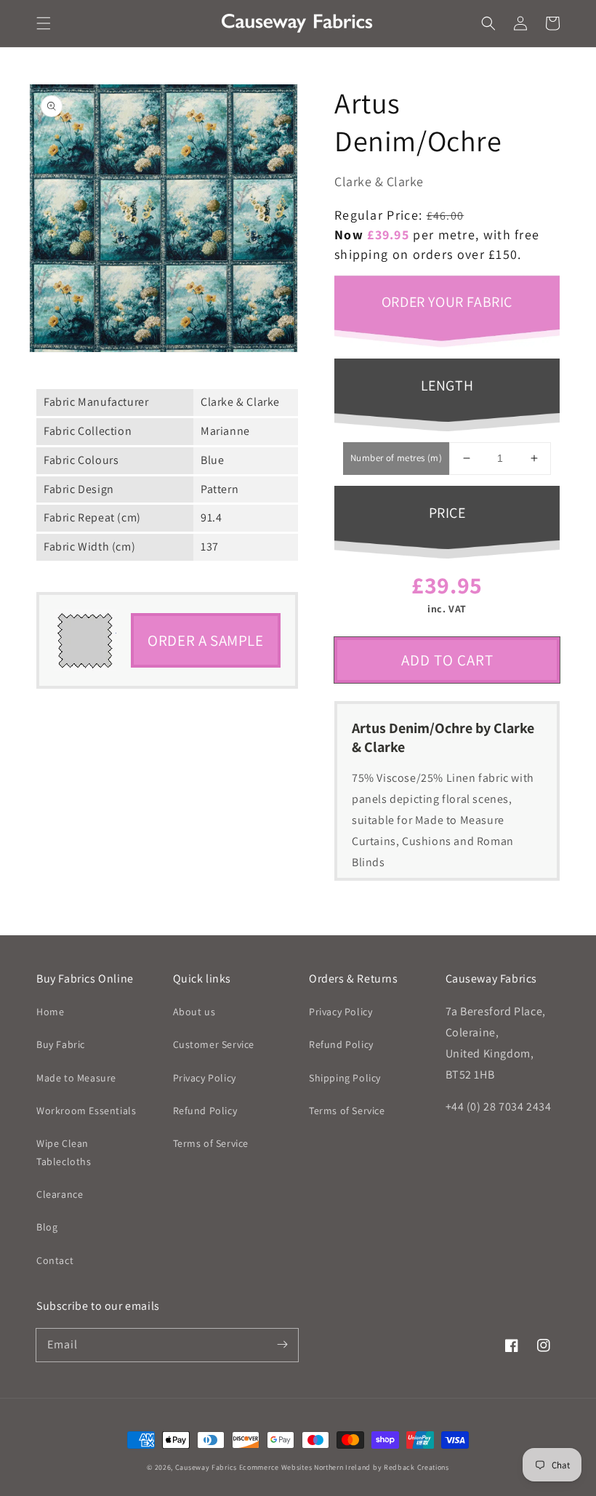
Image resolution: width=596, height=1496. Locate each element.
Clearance (59, 1194)
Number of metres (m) (396, 458)
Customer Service (214, 1044)
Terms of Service (211, 1143)
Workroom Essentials (86, 1110)
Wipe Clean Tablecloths (64, 1152)
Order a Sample (205, 640)
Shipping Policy (345, 1077)
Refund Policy (205, 1110)
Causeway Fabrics (206, 1467)
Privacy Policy (204, 1077)
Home (50, 1011)
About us (194, 1011)
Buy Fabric (60, 1044)
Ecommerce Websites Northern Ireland (305, 1467)
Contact (54, 1260)
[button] (44, 23)
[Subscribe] (282, 1345)
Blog (46, 1226)
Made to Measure (76, 1077)
